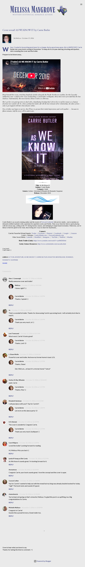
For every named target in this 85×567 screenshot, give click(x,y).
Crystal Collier (14, 481)
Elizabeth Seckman (15, 401)
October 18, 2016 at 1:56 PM (35, 319)
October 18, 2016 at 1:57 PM (35, 340)
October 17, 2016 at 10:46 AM (36, 380)
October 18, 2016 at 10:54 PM (28, 470)
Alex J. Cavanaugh (15, 278)
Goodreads (57, 233)
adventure (19, 257)
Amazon (74, 233)
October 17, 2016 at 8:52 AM (21, 310)
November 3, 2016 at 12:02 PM (32, 507)
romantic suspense (10, 260)
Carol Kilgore (13, 443)
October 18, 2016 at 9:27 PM (39, 458)
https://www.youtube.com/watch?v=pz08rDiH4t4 (50, 240)
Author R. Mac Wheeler (17, 380)
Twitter (34, 233)
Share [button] (4, 263)
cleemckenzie (13, 494)
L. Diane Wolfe (14, 354)
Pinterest (49, 233)
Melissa (17, 285)
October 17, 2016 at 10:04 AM (30, 354)
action (11, 257)
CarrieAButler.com (40, 235)
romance (69, 257)
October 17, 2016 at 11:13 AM (33, 401)
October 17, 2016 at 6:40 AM (32, 278)
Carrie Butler (41, 257)
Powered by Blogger (43, 561)
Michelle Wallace (14, 507)
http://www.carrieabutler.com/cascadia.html (52, 244)
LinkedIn (29, 237)
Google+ (66, 233)
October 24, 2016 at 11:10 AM (29, 494)
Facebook (41, 233)
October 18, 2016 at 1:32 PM (35, 296)
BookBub (37, 237)
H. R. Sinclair (13, 422)
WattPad (62, 237)
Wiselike (70, 237)
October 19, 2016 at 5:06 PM (30, 481)
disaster (51, 257)
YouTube (55, 237)
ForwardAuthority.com (56, 235)
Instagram (46, 237)
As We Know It (30, 257)
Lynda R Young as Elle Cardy (18, 458)
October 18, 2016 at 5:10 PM (29, 443)
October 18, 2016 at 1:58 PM (35, 408)
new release (60, 257)
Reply (11, 305)
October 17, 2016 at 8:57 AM (30, 333)
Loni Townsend (14, 333)
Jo (9, 310)
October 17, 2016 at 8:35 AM (31, 285)
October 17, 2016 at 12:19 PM (29, 422)
